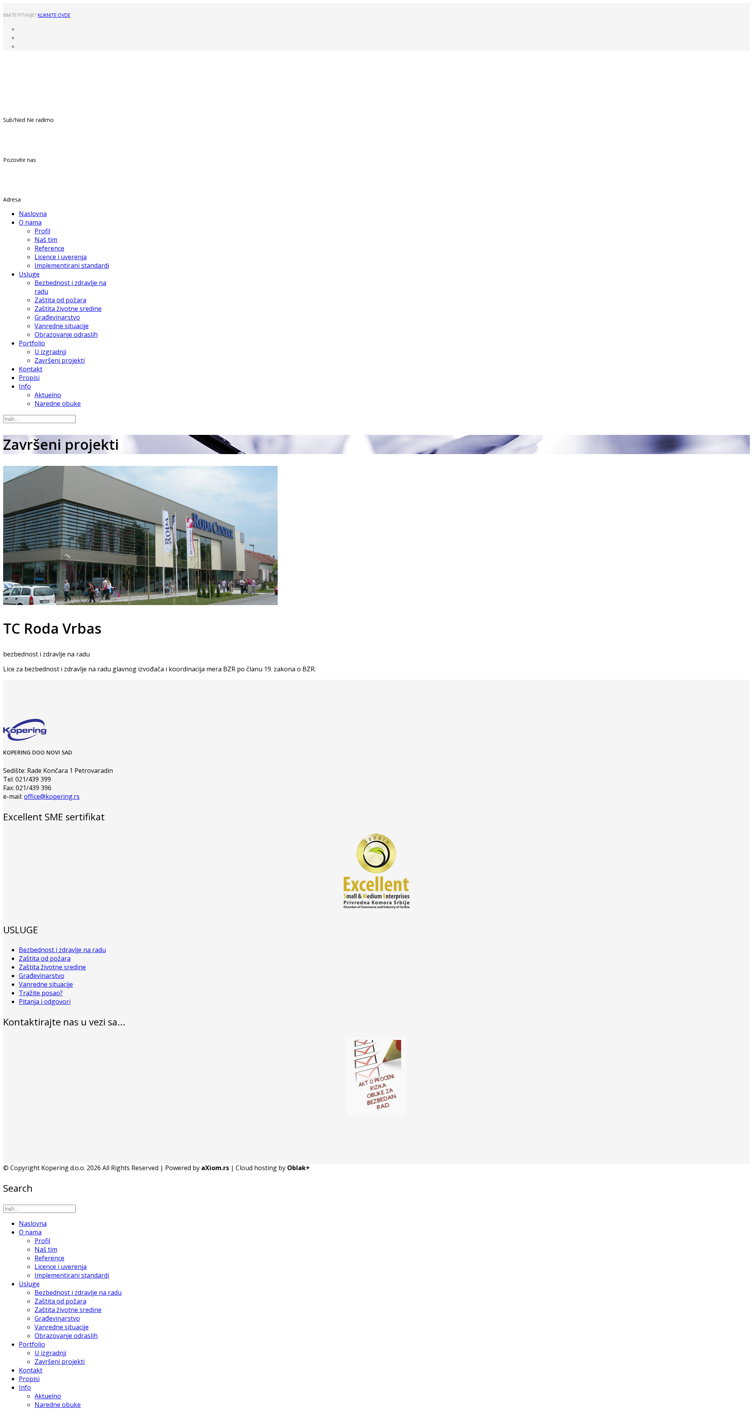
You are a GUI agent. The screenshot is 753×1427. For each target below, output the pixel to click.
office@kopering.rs (52, 796)
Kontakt (30, 369)
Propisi (29, 377)
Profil (42, 231)
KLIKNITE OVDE (54, 15)
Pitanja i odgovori (45, 1001)
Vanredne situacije (62, 326)
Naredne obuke (58, 403)
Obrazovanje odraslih (66, 334)
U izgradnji (50, 351)
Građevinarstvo (57, 317)
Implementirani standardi (72, 265)
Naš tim (46, 239)
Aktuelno (48, 395)
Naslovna (33, 213)
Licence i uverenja (61, 257)
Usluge (29, 274)
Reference (49, 248)
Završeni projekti (60, 360)
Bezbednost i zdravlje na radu (62, 949)
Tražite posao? (41, 993)
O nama (30, 222)
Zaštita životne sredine (68, 308)
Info (25, 386)
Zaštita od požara (60, 300)
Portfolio (32, 343)
